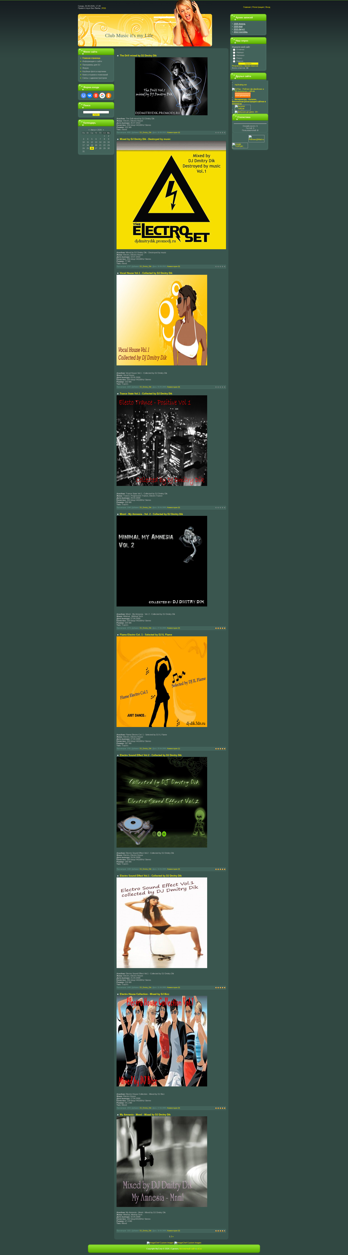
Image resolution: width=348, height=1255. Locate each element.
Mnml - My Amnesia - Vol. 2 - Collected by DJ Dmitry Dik (151, 514)
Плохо (239, 58)
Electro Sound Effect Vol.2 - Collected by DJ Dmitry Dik (151, 755)
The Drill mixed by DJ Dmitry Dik (138, 55)
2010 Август (239, 29)
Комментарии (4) (173, 132)
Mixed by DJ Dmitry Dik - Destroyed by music (145, 139)
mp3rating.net (241, 85)
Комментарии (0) (173, 266)
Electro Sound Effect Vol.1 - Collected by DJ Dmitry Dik (151, 875)
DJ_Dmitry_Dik (145, 132)
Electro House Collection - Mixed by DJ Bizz (144, 994)
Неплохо (240, 55)
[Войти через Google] (102, 95)
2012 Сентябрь (241, 32)
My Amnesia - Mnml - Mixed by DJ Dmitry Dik (145, 1114)
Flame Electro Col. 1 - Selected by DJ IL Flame (146, 634)
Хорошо (240, 52)
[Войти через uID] (83, 95)
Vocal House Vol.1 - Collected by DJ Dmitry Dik (146, 273)
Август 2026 (96, 130)
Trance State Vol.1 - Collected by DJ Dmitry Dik (146, 393)
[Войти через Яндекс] (96, 95)
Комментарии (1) (173, 748)
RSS (104, 8)
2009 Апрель (239, 24)
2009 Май (238, 26)
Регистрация (258, 7)
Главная (247, 7)
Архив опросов (251, 66)
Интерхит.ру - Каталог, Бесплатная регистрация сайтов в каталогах (249, 101)
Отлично (240, 49)
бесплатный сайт (187, 1249)
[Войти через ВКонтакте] (89, 95)
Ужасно (239, 61)
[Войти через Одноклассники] (108, 95)
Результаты (237, 66)
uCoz (199, 1249)
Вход (268, 7)
